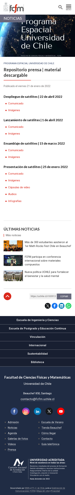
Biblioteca (37, 362)
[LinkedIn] (37, 411)
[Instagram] (25, 411)
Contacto (47, 438)
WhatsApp (68, 306)
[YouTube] (60, 411)
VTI (32, 488)
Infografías (14, 201)
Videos (12, 444)
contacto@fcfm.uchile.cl (37, 399)
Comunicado (15, 103)
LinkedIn (61, 306)
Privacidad (55, 491)
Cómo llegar (49, 433)
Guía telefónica (50, 444)
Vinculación (37, 337)
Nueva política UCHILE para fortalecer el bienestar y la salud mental (47, 274)
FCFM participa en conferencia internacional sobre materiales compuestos (43, 260)
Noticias (13, 18)
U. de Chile (39, 488)
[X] (49, 411)
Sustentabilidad (37, 353)
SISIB (27, 488)
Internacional (37, 345)
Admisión (13, 422)
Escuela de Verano (53, 422)
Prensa (12, 449)
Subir (7, 296)
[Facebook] (14, 411)
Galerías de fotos (18, 438)
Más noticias (13, 235)
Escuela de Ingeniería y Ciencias (38, 320)
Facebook (55, 306)
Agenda (12, 433)
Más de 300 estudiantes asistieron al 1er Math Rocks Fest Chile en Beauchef (48, 244)
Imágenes (14, 110)
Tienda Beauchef (52, 427)
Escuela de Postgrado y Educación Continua (37, 328)
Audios (12, 194)
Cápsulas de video (19, 187)
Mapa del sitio (43, 491)
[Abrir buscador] (60, 7)
